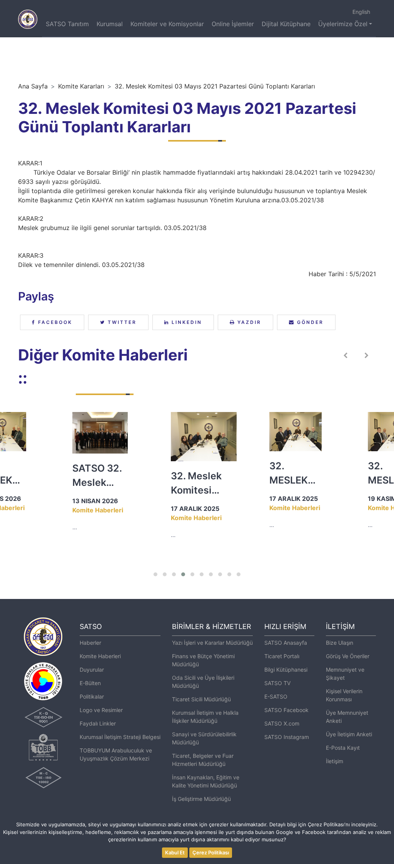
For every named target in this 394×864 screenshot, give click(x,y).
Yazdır (248, 322)
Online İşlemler (233, 24)
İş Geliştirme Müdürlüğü (201, 799)
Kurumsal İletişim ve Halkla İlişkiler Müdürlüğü (205, 716)
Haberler (90, 642)
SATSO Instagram (286, 737)
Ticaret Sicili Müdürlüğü (201, 699)
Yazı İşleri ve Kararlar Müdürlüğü (212, 642)
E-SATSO (275, 696)
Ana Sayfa (33, 86)
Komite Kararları (81, 86)
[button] (155, 574)
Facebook (54, 322)
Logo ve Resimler (101, 710)
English (361, 11)
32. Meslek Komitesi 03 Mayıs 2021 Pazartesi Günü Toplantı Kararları (215, 86)
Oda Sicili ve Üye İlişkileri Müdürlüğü (203, 681)
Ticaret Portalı (281, 656)
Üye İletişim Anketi (349, 734)
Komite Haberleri (100, 656)
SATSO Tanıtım (67, 24)
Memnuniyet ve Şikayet (345, 673)
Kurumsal (110, 24)
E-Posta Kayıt (343, 747)
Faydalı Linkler (98, 723)
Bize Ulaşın (339, 642)
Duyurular (92, 669)
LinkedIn (185, 322)
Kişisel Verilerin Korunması (344, 695)
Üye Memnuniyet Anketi (347, 716)
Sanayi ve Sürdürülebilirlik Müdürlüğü (204, 738)
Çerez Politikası (210, 852)
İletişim (334, 761)
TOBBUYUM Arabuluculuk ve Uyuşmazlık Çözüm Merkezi (116, 754)
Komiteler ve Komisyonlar (167, 24)
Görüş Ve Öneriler (347, 656)
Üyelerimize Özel (342, 24)
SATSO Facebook (286, 710)
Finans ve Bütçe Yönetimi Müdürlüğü (203, 660)
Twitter (121, 322)
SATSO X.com (281, 723)
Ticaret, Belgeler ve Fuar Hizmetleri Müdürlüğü (203, 759)
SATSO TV (277, 683)
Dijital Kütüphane (286, 24)
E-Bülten (90, 683)
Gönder (309, 322)
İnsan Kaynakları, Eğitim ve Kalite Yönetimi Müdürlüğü (205, 781)
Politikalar (92, 696)
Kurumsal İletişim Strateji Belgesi (120, 737)
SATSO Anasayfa (285, 642)
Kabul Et (175, 852)
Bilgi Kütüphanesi (285, 669)
